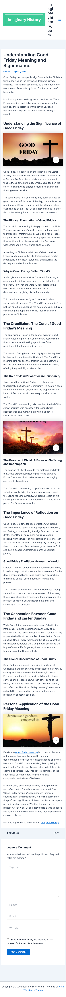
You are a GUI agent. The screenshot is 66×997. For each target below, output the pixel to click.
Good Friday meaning (26, 752)
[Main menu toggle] (59, 19)
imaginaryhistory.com (50, 19)
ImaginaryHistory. (50, 822)
